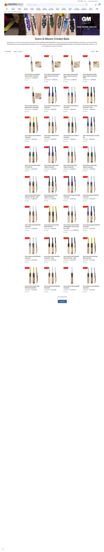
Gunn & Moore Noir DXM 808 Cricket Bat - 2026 (51, 257)
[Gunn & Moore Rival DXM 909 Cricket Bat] (33, 214)
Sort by (15, 51)
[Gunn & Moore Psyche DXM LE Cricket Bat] (33, 125)
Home (5, 11)
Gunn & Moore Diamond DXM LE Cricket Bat (32, 166)
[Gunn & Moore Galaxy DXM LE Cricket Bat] (52, 95)
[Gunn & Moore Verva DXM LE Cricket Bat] (72, 125)
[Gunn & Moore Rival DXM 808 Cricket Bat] (52, 275)
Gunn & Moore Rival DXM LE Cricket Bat (51, 136)
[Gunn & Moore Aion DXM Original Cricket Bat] (52, 184)
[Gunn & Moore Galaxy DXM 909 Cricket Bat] (72, 184)
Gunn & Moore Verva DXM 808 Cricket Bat (91, 287)
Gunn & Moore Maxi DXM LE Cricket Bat (71, 106)
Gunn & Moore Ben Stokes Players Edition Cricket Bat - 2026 (90, 76)
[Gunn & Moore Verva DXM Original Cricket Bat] (91, 154)
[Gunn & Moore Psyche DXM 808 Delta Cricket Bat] (33, 275)
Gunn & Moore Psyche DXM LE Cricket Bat (33, 136)
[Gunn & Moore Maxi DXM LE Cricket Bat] (72, 95)
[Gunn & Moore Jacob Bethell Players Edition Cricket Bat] (33, 63)
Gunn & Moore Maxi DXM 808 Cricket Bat (32, 257)
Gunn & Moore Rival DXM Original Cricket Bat (70, 166)
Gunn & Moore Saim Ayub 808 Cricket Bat (71, 287)
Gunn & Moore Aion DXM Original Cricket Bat (50, 196)
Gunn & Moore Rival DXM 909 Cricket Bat (32, 225)
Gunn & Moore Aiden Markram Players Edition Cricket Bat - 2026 (52, 76)
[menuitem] (6, 9)
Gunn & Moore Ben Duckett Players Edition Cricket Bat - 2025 (71, 76)
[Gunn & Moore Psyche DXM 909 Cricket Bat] (52, 214)
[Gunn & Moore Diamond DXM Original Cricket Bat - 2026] (33, 184)
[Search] (86, 4)
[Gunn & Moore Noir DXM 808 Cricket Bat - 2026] (52, 245)
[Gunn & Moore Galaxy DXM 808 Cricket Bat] (91, 214)
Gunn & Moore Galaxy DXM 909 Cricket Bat (72, 196)
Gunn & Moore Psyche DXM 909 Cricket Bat (51, 225)
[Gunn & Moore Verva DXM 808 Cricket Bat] (91, 275)
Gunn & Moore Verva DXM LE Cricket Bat (71, 136)
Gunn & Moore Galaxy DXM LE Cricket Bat (52, 106)
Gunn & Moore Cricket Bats (16, 11)
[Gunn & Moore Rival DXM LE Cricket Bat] (52, 125)
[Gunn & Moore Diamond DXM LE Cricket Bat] (33, 154)
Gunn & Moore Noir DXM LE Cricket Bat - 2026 (90, 106)
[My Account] (95, 4)
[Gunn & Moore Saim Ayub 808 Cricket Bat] (72, 275)
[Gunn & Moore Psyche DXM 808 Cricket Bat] (91, 245)
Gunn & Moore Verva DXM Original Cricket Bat (90, 166)
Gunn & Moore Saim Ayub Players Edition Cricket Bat (32, 106)
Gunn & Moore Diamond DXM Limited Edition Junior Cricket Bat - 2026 (71, 226)
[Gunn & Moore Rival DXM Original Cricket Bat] (72, 154)
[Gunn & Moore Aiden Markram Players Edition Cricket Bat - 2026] (52, 63)
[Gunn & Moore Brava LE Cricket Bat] (91, 125)
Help (85, 1)
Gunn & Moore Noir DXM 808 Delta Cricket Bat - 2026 (71, 257)
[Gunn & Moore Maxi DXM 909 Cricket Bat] (91, 184)
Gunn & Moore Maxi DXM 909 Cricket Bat (91, 196)
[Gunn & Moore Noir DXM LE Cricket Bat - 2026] (91, 95)
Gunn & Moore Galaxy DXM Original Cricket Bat (51, 166)
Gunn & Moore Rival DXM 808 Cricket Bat (52, 287)
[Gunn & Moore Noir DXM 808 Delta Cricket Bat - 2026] (72, 245)
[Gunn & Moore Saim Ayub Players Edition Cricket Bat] (33, 95)
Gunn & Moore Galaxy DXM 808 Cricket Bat (91, 225)
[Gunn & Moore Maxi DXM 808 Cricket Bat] (33, 245)
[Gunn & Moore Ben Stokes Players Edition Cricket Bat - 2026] (91, 63)
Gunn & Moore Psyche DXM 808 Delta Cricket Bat (32, 287)
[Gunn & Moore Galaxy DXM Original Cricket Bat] (52, 154)
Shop (9, 11)
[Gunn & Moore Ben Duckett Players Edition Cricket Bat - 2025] (72, 63)
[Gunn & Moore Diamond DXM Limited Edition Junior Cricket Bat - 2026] (72, 214)
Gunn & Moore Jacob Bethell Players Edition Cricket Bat (32, 75)
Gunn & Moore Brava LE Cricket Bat (91, 136)
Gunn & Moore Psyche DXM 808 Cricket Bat (90, 257)
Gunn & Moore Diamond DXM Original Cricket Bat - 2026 (32, 196)
